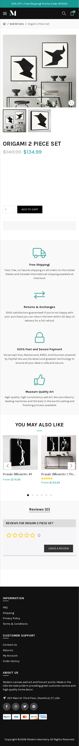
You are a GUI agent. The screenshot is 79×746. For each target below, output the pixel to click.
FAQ (5, 607)
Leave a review (58, 548)
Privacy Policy (11, 618)
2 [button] (33, 495)
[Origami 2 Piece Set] (39, 71)
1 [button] (28, 495)
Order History (11, 661)
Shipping (8, 613)
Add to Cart (29, 209)
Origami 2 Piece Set (38, 23)
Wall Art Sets (17, 23)
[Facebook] (7, 706)
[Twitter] (25, 706)
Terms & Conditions (15, 623)
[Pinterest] (34, 706)
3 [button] (37, 495)
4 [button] (42, 495)
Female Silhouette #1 (17, 474)
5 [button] (46, 495)
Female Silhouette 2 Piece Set (58, 474)
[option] (20, 460)
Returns (8, 650)
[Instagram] (16, 706)
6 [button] (51, 495)
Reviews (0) (39, 509)
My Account (10, 655)
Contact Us (10, 644)
